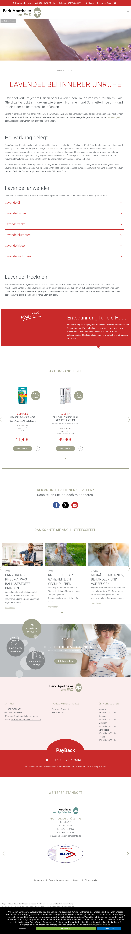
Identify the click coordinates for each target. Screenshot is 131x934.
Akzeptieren (66, 928)
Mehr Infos (109, 928)
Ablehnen (23, 928)
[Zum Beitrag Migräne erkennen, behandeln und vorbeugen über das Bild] (108, 554)
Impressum (39, 880)
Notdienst (89, 3)
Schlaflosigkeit (113, 117)
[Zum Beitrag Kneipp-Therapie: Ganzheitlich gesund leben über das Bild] (65, 554)
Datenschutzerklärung (59, 880)
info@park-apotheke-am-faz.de (24, 716)
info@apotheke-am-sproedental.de (65, 836)
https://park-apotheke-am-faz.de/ (26, 719)
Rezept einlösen (104, 3)
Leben (59, 70)
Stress (50, 148)
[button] (56, 505)
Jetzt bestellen (22, 448)
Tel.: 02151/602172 (65, 829)
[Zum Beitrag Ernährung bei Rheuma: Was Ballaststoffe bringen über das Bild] (22, 554)
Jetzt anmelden (66, 661)
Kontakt (76, 880)
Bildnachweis (91, 880)
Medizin (94, 571)
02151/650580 (74, 3)
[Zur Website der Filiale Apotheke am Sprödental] (65, 810)
